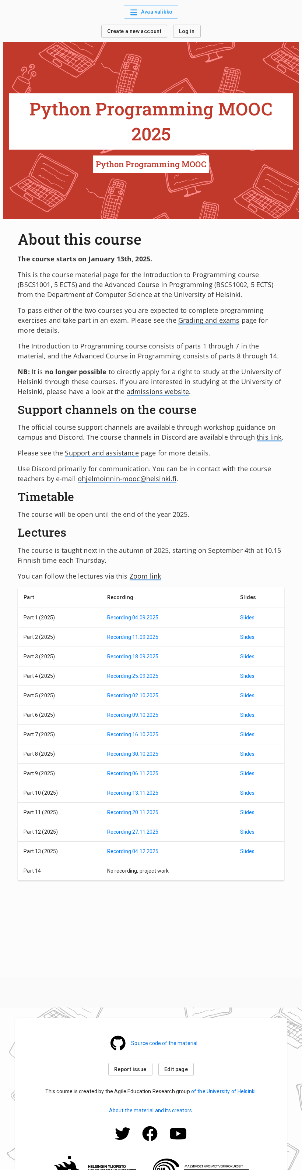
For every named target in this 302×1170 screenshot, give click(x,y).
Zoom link (145, 576)
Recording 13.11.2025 (133, 793)
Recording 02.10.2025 (133, 695)
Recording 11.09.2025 (133, 637)
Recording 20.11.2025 (133, 812)
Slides (247, 617)
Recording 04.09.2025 (133, 617)
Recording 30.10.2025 (133, 754)
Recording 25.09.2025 (133, 676)
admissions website (158, 391)
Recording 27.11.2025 (133, 832)
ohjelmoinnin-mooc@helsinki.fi (127, 478)
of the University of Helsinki (223, 1091)
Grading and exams (209, 320)
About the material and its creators (150, 1110)
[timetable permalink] (78, 497)
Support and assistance (101, 452)
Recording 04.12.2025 (133, 851)
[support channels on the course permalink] (200, 409)
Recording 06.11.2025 (133, 773)
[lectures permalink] (70, 532)
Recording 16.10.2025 (133, 734)
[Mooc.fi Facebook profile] (150, 1143)
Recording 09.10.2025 (133, 715)
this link (269, 437)
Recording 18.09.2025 (133, 656)
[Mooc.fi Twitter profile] (122, 1143)
